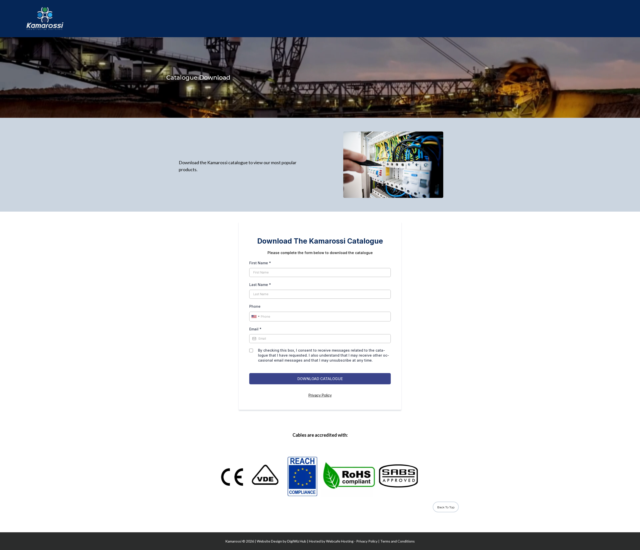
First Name (260, 263)
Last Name (260, 284)
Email (255, 329)
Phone (254, 306)
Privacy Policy (320, 395)
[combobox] (255, 316)
